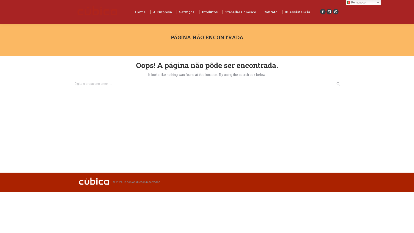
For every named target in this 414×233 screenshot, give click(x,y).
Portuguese (357, 2)
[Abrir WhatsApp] (403, 222)
